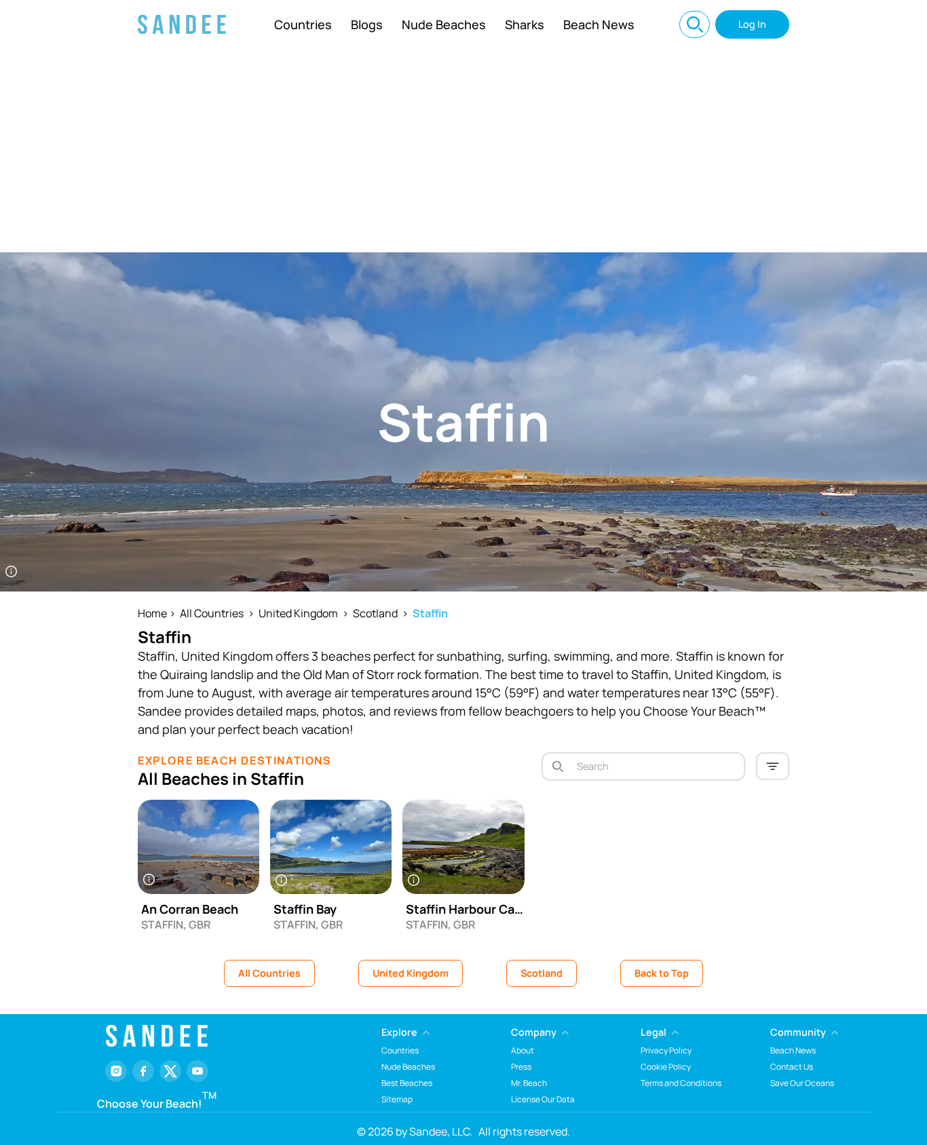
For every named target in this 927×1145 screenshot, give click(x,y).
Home (152, 613)
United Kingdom (298, 613)
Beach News (599, 24)
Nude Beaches (444, 24)
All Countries (212, 613)
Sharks (524, 24)
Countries (303, 24)
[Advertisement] (463, 151)
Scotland (375, 613)
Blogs (367, 24)
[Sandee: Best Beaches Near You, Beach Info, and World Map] (182, 24)
